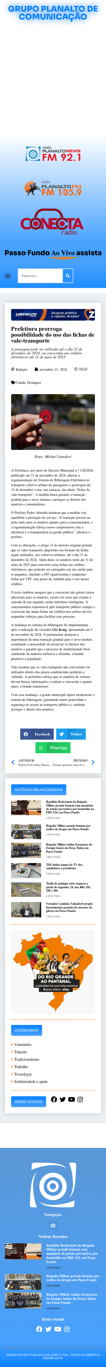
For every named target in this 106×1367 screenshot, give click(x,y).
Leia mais (53, 818)
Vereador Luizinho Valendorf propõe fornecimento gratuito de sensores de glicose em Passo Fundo (69, 907)
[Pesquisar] (68, 276)
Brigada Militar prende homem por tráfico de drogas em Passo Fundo (68, 827)
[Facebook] (39, 1329)
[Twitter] (48, 1329)
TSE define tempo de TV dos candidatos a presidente (64, 866)
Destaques (34, 382)
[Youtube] (57, 1329)
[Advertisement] (53, 79)
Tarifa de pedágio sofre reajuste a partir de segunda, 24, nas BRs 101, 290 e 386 (68, 887)
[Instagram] (67, 1329)
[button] (7, 276)
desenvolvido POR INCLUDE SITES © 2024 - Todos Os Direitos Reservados (53, 1356)
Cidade (20, 382)
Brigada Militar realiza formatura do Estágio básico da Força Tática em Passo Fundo (69, 848)
